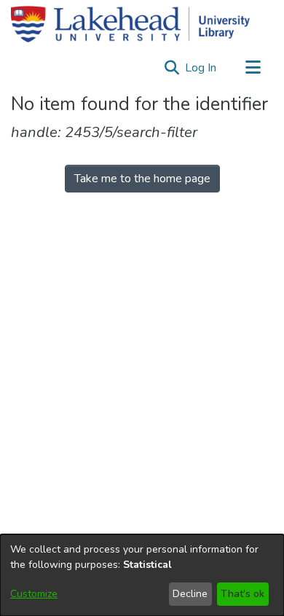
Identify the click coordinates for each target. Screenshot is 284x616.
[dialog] (142, 575)
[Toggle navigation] (252, 68)
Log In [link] (201, 68)
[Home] (130, 24)
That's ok (242, 594)
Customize (34, 594)
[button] (171, 68)
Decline (190, 594)
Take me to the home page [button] (142, 179)
